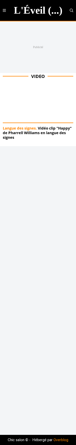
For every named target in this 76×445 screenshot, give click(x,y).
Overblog (60, 440)
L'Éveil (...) (38, 10)
